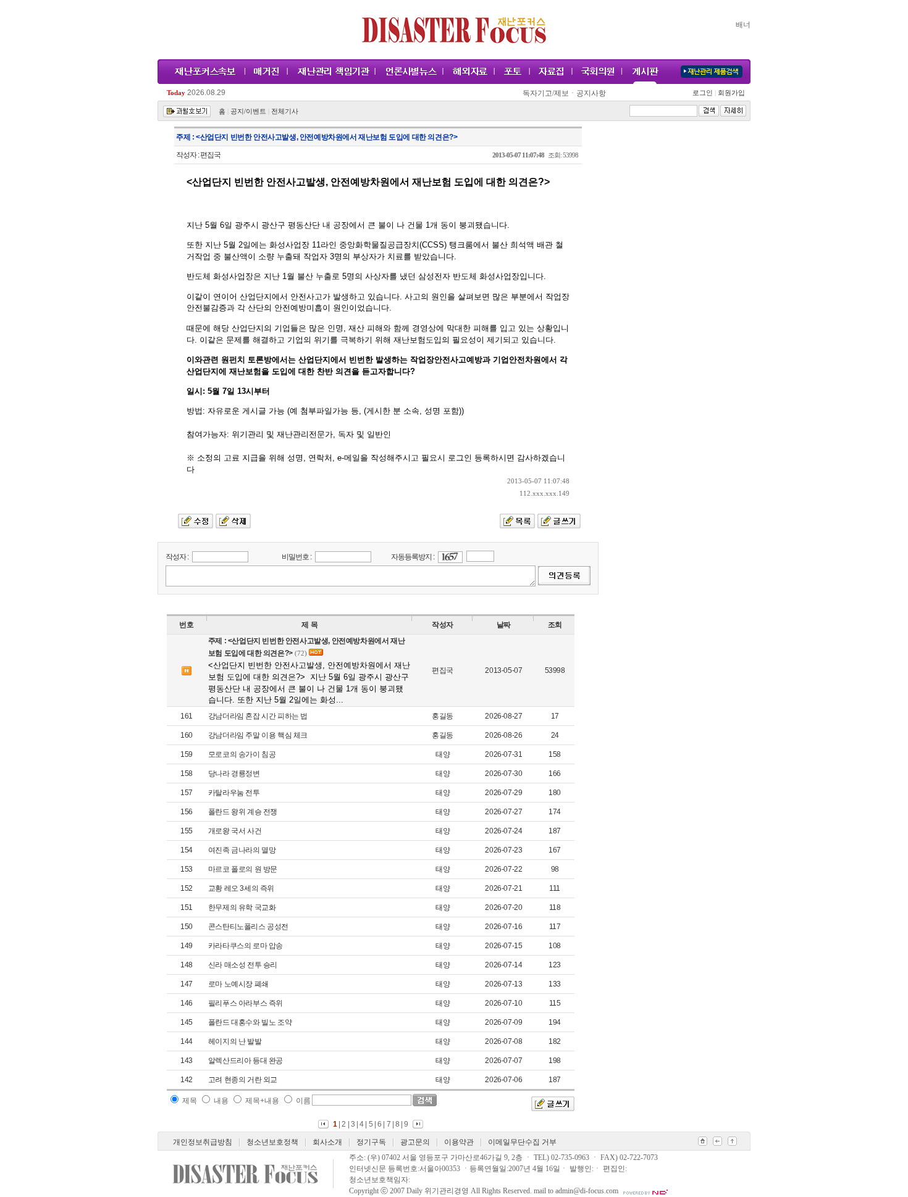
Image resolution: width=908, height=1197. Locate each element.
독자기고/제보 (546, 93)
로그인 (704, 93)
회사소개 (327, 1142)
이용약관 (459, 1142)
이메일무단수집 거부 (522, 1142)
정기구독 (371, 1142)
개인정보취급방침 (202, 1142)
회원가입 (730, 93)
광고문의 (415, 1142)
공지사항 (591, 93)
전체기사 (284, 111)
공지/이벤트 (248, 111)
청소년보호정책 (272, 1142)
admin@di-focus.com (586, 1191)
